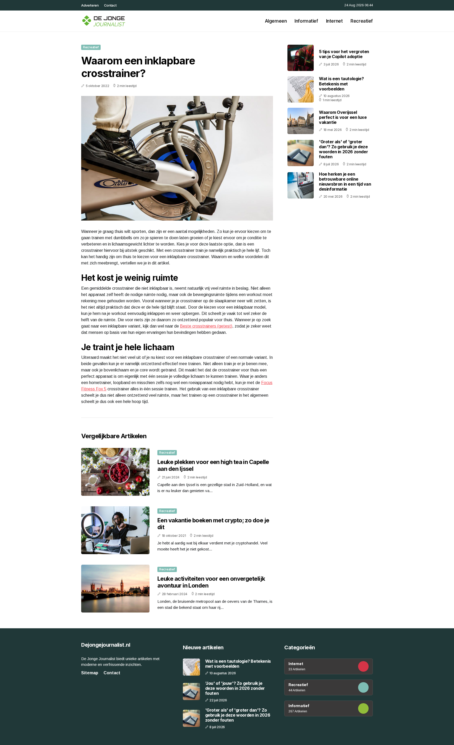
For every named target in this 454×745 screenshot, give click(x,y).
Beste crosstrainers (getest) (206, 326)
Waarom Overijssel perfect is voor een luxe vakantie (343, 117)
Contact (110, 5)
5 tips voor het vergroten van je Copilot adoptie (344, 54)
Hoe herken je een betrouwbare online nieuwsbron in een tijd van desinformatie (345, 181)
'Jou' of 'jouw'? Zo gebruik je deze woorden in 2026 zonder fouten (235, 688)
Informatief (306, 21)
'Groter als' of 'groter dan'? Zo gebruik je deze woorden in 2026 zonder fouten (343, 149)
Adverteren (90, 5)
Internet (334, 21)
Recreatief (361, 21)
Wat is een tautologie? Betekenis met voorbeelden (341, 83)
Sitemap (89, 673)
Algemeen (276, 21)
